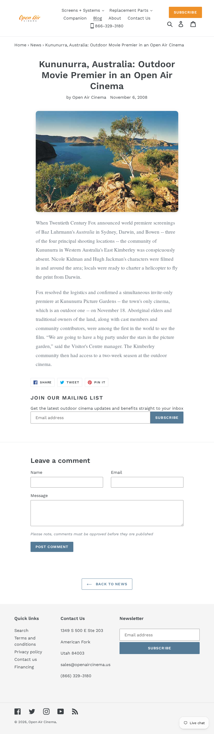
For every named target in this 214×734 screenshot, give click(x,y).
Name (36, 472)
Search (21, 630)
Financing (24, 666)
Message (39, 495)
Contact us (25, 659)
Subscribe (185, 12)
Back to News (110, 584)
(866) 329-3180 (76, 675)
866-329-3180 (108, 25)
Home (20, 44)
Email (116, 472)
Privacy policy (28, 651)
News (35, 44)
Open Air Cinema (42, 722)
